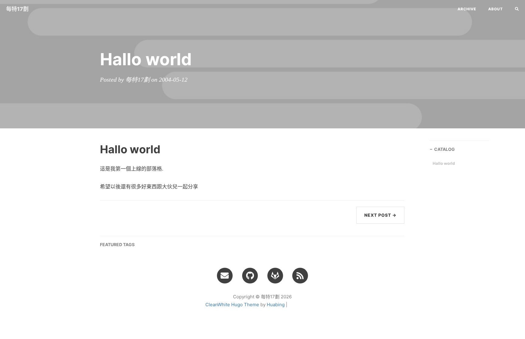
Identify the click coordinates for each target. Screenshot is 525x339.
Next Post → (380, 215)
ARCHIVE (467, 9)
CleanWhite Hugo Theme (232, 304)
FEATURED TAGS (117, 244)
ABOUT (495, 9)
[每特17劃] (300, 275)
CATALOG (444, 149)
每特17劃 (17, 9)
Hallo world (444, 163)
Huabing (276, 304)
